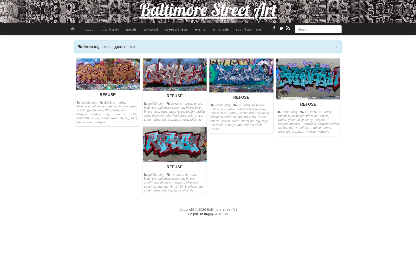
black (189, 107)
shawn (215, 121)
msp (107, 114)
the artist (217, 125)
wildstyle (99, 122)
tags (134, 118)
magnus (320, 120)
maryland (119, 110)
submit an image (248, 29)
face (172, 111)
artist (121, 102)
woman (215, 128)
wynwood (151, 29)
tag (127, 118)
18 (306, 112)
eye (156, 111)
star (201, 186)
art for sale (220, 29)
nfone (116, 114)
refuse (95, 118)
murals (131, 29)
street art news (176, 29)
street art (117, 118)
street (105, 118)
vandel (87, 122)
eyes (164, 111)
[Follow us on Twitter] (281, 30)
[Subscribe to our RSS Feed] (287, 30)
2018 (107, 102)
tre (79, 122)
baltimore (83, 106)
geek (133, 106)
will (240, 125)
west (185, 119)
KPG (108, 110)
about (90, 29)
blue (198, 107)
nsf (124, 114)
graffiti (81, 110)
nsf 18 (132, 114)
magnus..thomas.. (290, 124)
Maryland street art (90, 114)
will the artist (253, 125)
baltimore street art (104, 106)
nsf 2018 (83, 118)
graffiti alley (110, 29)
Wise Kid (221, 214)
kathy (309, 120)
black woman (256, 109)
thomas (311, 131)
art (115, 102)
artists (198, 103)
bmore (123, 106)
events (200, 29)
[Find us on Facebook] (274, 30)
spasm (225, 121)
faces (180, 111)
